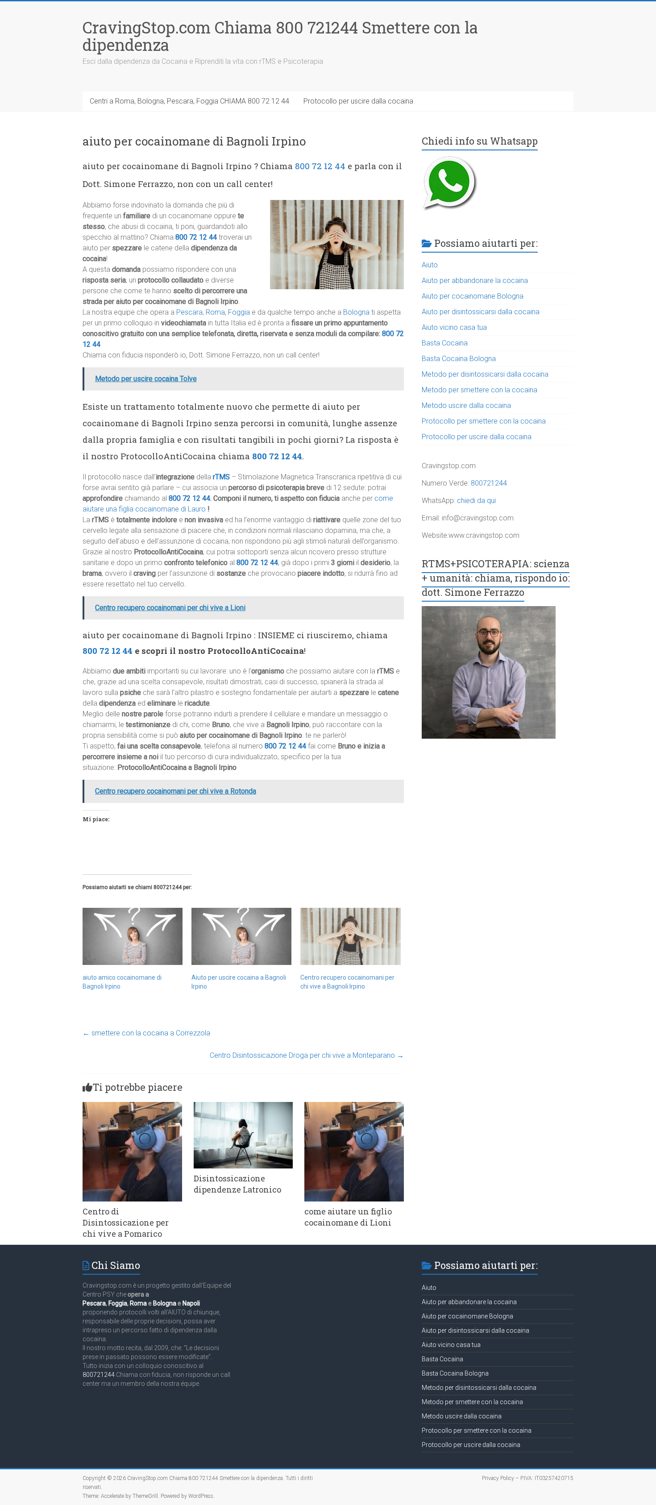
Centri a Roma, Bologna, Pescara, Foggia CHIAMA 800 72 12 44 (189, 101)
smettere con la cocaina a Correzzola (146, 1033)
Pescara (189, 312)
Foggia (239, 312)
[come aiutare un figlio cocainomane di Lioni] (354, 1106)
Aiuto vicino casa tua (454, 327)
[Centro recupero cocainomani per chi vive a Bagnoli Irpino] (350, 936)
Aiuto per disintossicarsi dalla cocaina (481, 312)
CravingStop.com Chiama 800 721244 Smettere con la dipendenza (280, 36)
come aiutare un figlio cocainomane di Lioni (348, 1217)
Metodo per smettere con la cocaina (479, 390)
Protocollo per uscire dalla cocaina (358, 101)
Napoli (191, 1303)
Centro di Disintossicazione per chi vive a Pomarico (126, 1222)
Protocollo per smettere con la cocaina (484, 421)
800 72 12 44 (320, 165)
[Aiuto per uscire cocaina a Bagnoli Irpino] (241, 936)
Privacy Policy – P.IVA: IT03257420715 (527, 1478)
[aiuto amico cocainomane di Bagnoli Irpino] (133, 936)
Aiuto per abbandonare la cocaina (475, 280)
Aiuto (430, 265)
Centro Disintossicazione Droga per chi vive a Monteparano (307, 1055)
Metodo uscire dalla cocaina (466, 405)
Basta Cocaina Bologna (459, 358)
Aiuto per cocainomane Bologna (472, 296)
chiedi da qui (476, 500)
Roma (215, 312)
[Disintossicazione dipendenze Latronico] (243, 1106)
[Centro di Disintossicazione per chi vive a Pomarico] (132, 1106)
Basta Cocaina (445, 343)
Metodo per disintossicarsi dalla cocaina (485, 374)
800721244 (489, 483)
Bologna (356, 312)
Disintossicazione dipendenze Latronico (237, 1184)
